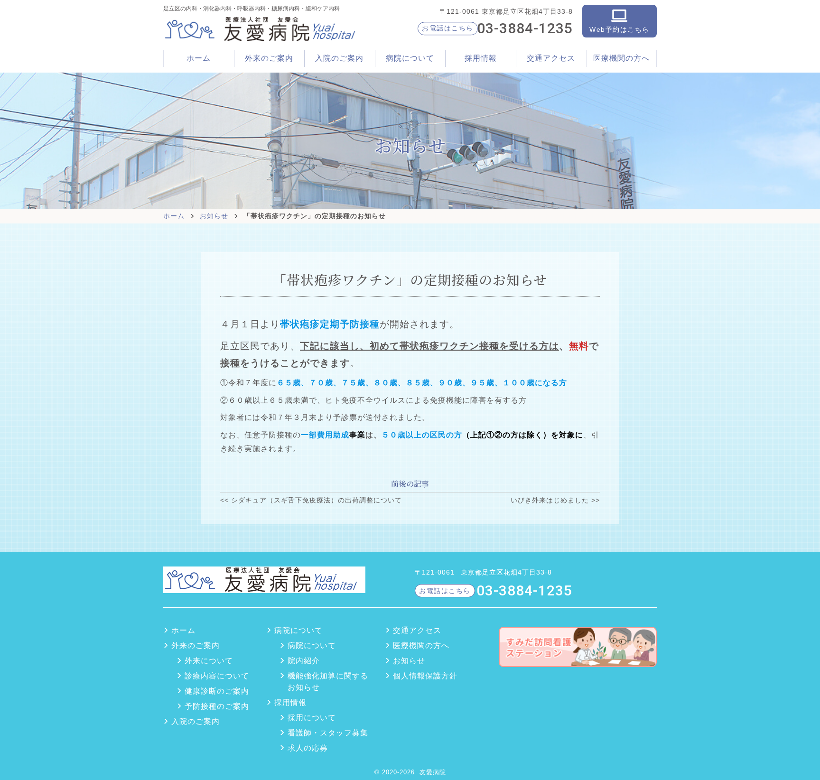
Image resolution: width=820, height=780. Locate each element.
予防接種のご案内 (217, 706)
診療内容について (217, 676)
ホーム (198, 58)
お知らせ (214, 216)
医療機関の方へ (621, 58)
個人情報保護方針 (425, 676)
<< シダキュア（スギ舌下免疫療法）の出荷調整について (311, 500)
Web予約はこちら (619, 29)
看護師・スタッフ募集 (328, 733)
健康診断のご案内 (217, 691)
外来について (209, 661)
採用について (312, 718)
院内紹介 (304, 661)
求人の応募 (308, 748)
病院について (312, 645)
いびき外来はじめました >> (555, 500)
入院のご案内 (339, 58)
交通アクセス (551, 58)
